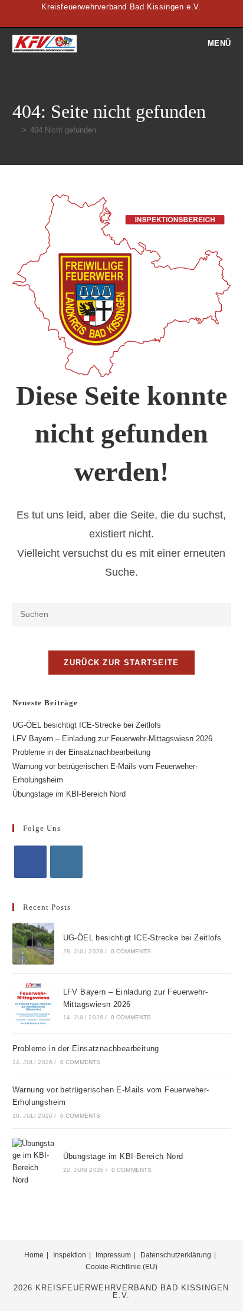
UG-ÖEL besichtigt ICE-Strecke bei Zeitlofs (86, 725)
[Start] (15, 130)
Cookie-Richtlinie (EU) (121, 1267)
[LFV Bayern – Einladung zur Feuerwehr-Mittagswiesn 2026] (33, 1004)
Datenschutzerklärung (175, 1255)
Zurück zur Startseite (121, 662)
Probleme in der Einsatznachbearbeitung (81, 752)
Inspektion (69, 1255)
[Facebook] (30, 862)
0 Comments (131, 951)
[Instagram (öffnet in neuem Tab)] (128, 19)
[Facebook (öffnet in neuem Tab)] (116, 19)
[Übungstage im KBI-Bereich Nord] (33, 1162)
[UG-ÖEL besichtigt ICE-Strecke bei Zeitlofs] (33, 944)
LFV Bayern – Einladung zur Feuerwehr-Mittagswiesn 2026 (112, 738)
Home (34, 1255)
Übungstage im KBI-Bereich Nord (69, 794)
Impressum (113, 1255)
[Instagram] (66, 862)
